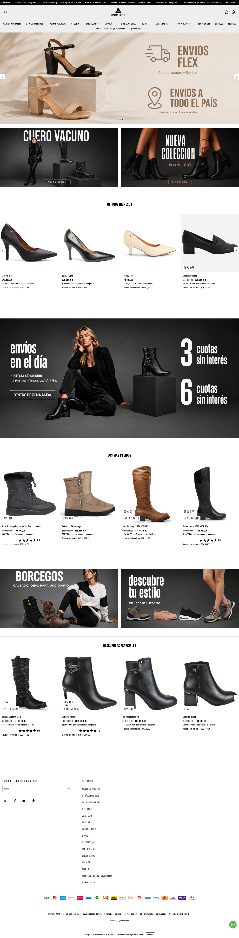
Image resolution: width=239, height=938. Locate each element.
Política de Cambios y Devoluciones (110, 28)
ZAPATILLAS (91, 23)
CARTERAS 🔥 (162, 23)
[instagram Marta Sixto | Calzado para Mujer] (5, 800)
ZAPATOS (109, 23)
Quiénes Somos (137, 28)
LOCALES (219, 23)
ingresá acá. (160, 913)
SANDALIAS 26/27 (128, 23)
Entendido (150, 934)
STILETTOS (76, 23)
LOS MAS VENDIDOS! (57, 23)
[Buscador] (5, 12)
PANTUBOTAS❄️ (184, 23)
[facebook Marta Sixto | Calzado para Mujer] (15, 800)
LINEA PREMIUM (203, 23)
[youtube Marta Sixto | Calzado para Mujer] (24, 800)
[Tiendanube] (119, 920)
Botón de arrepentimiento (179, 913)
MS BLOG (232, 23)
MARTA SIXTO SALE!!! (12, 23)
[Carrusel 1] (119, 78)
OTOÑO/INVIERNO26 (34, 23)
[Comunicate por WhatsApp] (233, 924)
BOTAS (145, 23)
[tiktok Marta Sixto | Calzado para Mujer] (33, 800)
